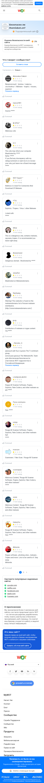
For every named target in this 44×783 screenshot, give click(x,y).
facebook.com (13, 591)
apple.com (11, 594)
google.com (12, 585)
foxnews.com (12, 596)
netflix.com (11, 588)
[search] (39, 10)
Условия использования (18, 781)
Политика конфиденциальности (33, 781)
